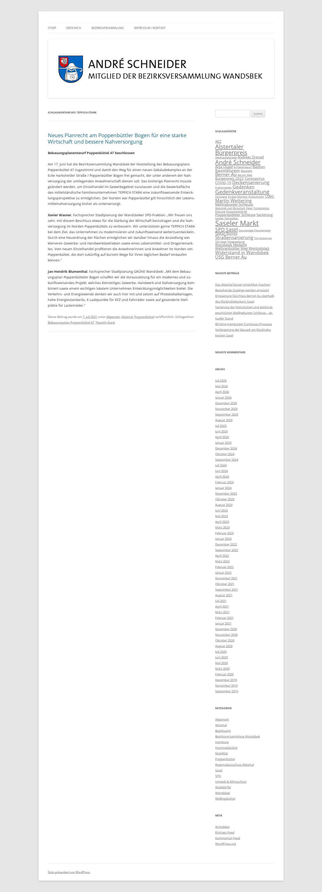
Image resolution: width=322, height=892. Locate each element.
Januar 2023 (223, 539)
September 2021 (226, 589)
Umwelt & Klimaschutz (231, 781)
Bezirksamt (223, 731)
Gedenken (244, 187)
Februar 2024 (224, 482)
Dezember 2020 (226, 629)
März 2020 (222, 669)
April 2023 (222, 522)
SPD (218, 776)
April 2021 (222, 606)
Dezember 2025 (226, 403)
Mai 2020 (221, 663)
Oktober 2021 (224, 584)
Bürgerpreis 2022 (229, 178)
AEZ (218, 141)
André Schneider (237, 162)
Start (52, 28)
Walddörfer (223, 787)
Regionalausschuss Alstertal (234, 765)
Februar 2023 (224, 533)
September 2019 (226, 691)
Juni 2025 (221, 431)
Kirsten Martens (238, 196)
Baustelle (246, 171)
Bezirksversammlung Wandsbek (237, 736)
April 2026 (222, 392)
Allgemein (113, 317)
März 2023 (222, 527)
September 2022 (226, 550)
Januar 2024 (223, 488)
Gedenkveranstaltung (242, 192)
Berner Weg (245, 175)
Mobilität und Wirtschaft (230, 208)
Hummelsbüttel (226, 748)
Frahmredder (223, 187)
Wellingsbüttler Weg (231, 248)
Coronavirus (254, 178)
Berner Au (226, 174)
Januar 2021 (223, 623)
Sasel (218, 770)
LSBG (269, 196)
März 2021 (222, 612)
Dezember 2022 (226, 544)
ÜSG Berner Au (231, 257)
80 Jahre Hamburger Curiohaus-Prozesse (243, 324)
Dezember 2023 (226, 493)
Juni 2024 (221, 471)
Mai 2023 (221, 516)
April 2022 (222, 556)
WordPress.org (225, 844)
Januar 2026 (223, 397)
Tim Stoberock (263, 238)
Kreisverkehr (256, 196)
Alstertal (127, 317)
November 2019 (226, 685)
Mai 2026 (221, 386)
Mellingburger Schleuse (234, 204)
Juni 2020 (221, 657)
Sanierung (264, 214)
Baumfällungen (227, 170)
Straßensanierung (234, 237)
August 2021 (223, 595)
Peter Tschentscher (257, 208)
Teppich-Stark (105, 322)
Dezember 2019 (226, 680)
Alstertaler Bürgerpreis (231, 149)
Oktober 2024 (224, 454)
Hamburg (222, 742)
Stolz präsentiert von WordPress (69, 872)
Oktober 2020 (224, 640)
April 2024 (222, 476)
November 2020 (226, 635)
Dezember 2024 (226, 448)
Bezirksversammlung (107, 28)
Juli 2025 (221, 426)
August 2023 (223, 505)
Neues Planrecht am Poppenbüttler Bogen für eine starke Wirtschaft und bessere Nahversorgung (117, 138)
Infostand (221, 196)
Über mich (73, 28)
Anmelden (222, 827)
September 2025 (226, 414)
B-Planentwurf (243, 167)
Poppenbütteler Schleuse (235, 214)
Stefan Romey (226, 233)
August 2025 (223, 420)
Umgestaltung (235, 241)
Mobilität (221, 753)
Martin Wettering (233, 200)
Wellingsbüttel (225, 798)
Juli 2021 (221, 601)
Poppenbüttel (144, 317)
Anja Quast (224, 166)
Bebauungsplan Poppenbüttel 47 (71, 322)
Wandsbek (222, 793)
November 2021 (226, 578)
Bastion (259, 166)
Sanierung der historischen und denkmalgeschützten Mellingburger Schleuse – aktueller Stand (244, 313)
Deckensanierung (250, 182)
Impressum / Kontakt (149, 28)
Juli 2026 (221, 380)
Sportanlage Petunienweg (254, 230)
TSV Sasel (221, 241)
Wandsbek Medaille (231, 244)
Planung (220, 211)
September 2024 (226, 460)
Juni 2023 (221, 510)
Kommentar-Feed (227, 838)
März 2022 (222, 561)
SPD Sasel (226, 229)
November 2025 (226, 409)
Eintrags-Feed (224, 832)
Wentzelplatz (259, 248)
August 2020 (223, 646)
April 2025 (222, 437)
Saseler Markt (237, 223)
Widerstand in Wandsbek (242, 252)
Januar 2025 (223, 443)
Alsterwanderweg (226, 157)
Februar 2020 (224, 674)
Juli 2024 (221, 465)
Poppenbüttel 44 (236, 211)
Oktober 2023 (224, 499)
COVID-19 (223, 182)
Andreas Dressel (251, 157)
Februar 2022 (224, 567)
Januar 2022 (223, 573)
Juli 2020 (221, 652)
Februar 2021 (224, 618)
